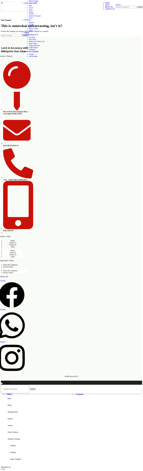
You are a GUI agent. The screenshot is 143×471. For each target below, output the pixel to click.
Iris (30, 27)
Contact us (12, 245)
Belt (30, 6)
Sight (31, 31)
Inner (31, 10)
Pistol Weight (33, 1)
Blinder (31, 23)
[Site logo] (13, 6)
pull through (33, 56)
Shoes (31, 12)
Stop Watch (33, 43)
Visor (31, 18)
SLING (31, 14)
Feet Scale (32, 39)
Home (13, 241)
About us (12, 243)
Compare (13, 452)
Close (3, 469)
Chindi (31, 54)
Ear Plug (32, 37)
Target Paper (33, 47)
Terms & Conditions (10, 265)
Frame (31, 25)
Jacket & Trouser (35, 16)
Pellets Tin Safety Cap (36, 41)
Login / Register (15, 459)
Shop (13, 247)
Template (32, 49)
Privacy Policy (8, 267)
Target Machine (34, 45)
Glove (31, 8)
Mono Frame (33, 29)
